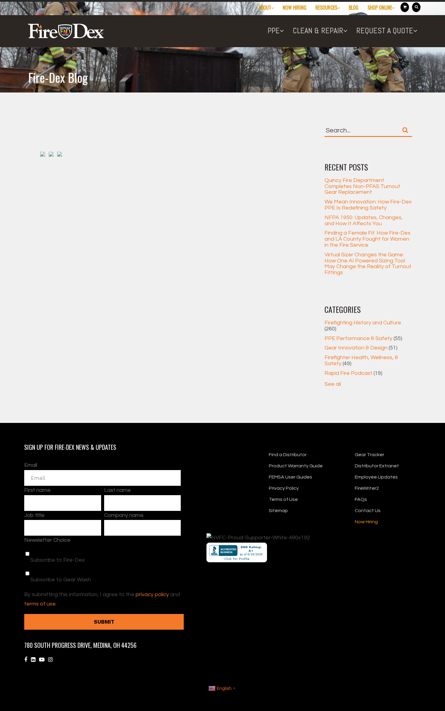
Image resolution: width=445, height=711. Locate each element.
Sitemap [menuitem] (278, 510)
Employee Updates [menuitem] (376, 477)
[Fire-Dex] (66, 35)
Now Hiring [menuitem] (294, 7)
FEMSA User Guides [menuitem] (290, 477)
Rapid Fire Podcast (353, 373)
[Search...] (405, 130)
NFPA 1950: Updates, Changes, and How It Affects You (364, 220)
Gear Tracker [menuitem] (369, 454)
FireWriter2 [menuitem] (367, 488)
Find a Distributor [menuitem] (288, 454)
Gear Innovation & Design (361, 348)
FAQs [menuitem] (361, 499)
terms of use (40, 604)
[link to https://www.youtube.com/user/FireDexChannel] (41, 660)
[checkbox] (102, 565)
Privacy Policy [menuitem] (284, 488)
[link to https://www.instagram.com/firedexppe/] (50, 660)
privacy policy (152, 594)
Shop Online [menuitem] (380, 7)
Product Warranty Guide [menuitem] (296, 465)
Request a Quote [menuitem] (384, 31)
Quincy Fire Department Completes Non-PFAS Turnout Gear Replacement (362, 186)
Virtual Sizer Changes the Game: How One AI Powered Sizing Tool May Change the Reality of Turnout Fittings (368, 263)
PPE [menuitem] (274, 31)
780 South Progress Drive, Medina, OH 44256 (80, 645)
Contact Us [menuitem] (368, 510)
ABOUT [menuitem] (265, 7)
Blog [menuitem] (353, 7)
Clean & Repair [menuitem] (318, 31)
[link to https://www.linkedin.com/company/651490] (33, 660)
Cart (404, 7)
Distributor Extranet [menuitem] (377, 465)
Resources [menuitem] (326, 7)
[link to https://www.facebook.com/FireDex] (25, 660)
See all (333, 384)
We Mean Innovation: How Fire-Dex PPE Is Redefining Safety (368, 205)
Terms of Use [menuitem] (283, 499)
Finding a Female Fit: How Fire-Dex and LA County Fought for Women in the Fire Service (367, 239)
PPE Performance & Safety (363, 338)
